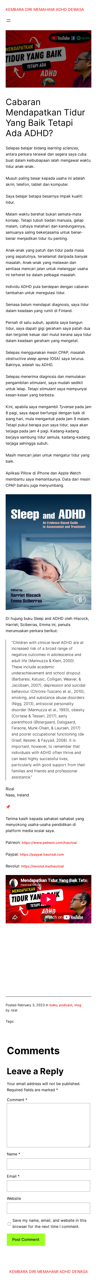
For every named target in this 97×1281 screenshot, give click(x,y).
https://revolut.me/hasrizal (42, 866)
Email (13, 1176)
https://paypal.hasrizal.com (42, 854)
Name (13, 1154)
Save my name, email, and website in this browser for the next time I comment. (49, 1223)
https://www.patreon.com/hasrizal (49, 843)
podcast (65, 1005)
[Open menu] (8, 20)
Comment (17, 1099)
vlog (77, 1005)
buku (53, 1005)
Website (14, 1198)
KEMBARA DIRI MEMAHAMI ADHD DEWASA (45, 9)
